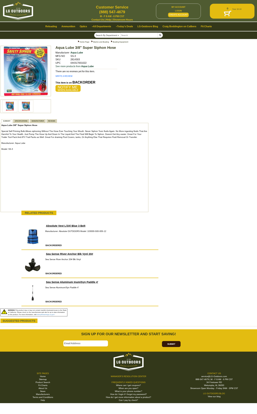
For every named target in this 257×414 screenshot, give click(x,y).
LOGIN (178, 11)
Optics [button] (83, 26)
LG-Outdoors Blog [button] (147, 26)
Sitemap (43, 379)
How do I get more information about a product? (128, 397)
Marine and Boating (101, 42)
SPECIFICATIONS (21, 121)
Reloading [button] (51, 26)
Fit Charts (42, 385)
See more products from (74, 66)
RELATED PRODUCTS (39, 212)
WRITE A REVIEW (63, 76)
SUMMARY (7, 121)
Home (43, 376)
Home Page (84, 42)
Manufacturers (43, 394)
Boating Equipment (120, 42)
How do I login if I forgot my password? (128, 394)
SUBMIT (171, 344)
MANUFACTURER (38, 121)
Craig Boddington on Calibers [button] (179, 26)
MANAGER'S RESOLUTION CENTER (128, 376)
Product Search (43, 382)
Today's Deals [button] (125, 26)
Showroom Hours (123, 19)
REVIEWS (51, 121)
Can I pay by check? (128, 400)
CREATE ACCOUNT (178, 15)
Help (108, 19)
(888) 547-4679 (112, 12)
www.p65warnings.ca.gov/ (46, 314)
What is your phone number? (128, 391)
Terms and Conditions (43, 397)
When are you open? (128, 388)
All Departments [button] (102, 26)
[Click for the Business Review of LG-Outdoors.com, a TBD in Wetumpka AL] (5, 408)
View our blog (214, 396)
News (42, 391)
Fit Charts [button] (206, 26)
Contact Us (97, 19)
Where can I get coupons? (128, 385)
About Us (43, 388)
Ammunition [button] (68, 26)
